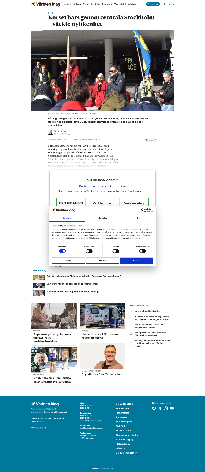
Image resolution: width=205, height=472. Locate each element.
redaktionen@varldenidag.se (91, 428)
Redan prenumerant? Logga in (102, 186)
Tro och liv (88, 4)
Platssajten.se (123, 444)
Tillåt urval (102, 261)
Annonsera (121, 417)
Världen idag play (124, 439)
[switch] (89, 251)
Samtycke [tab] (67, 218)
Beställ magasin (124, 422)
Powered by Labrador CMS (102, 469)
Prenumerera (122, 413)
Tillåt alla (136, 261)
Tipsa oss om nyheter (127, 435)
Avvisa (68, 261)
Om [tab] (138, 218)
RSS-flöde (121, 426)
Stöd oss (120, 448)
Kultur (97, 4)
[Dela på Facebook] (147, 140)
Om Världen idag (124, 404)
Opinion (77, 4)
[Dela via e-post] (155, 140)
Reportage (107, 4)
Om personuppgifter (126, 453)
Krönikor (132, 4)
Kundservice (122, 408)
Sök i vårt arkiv (123, 430)
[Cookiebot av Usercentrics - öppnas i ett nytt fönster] (143, 210)
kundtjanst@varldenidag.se (90, 420)
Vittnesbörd (120, 4)
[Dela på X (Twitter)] (151, 140)
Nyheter (68, 4)
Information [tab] (102, 218)
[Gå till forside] (45, 4)
